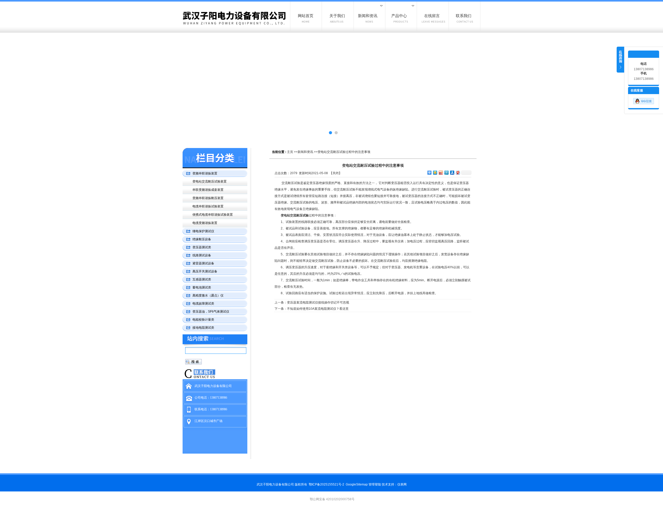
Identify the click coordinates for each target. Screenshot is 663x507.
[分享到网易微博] (457, 172)
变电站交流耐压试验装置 (209, 181)
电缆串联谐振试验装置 (208, 206)
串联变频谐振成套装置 (208, 190)
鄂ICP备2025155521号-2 (326, 484)
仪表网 (402, 484)
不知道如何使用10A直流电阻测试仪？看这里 (318, 309)
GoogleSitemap (357, 484)
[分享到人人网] (452, 172)
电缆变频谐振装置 (204, 223)
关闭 (336, 173)
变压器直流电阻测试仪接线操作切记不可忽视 (318, 302)
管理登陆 (375, 484)
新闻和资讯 (305, 152)
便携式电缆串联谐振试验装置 (212, 214)
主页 (290, 152)
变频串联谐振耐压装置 (208, 198)
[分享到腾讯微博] (446, 172)
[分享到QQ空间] (435, 172)
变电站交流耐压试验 (295, 215)
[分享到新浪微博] (440, 172)
